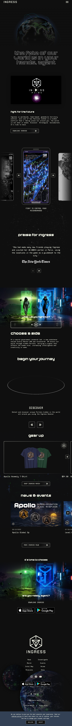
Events (42, 663)
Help (43, 670)
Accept (41, 722)
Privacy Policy (43, 705)
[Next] (53, 175)
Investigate (43, 659)
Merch (29, 663)
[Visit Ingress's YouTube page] (40, 677)
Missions (29, 670)
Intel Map (29, 666)
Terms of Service (29, 705)
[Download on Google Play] (45, 610)
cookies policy (16, 716)
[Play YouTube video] (36, 90)
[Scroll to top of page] (10, 2)
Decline (30, 722)
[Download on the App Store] (25, 610)
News (29, 659)
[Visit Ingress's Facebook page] (36, 677)
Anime (43, 666)
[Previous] (19, 175)
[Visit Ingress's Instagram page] (31, 677)
